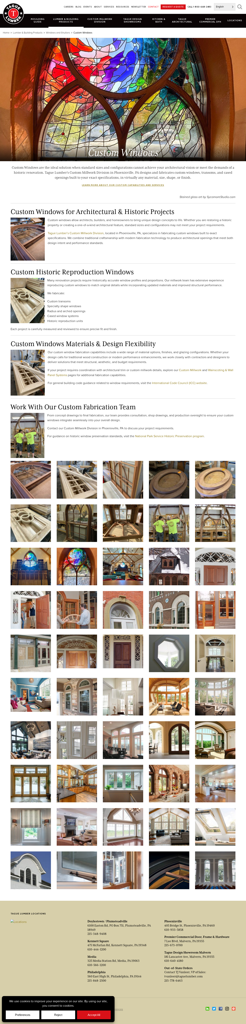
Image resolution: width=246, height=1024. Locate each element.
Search (239, 7)
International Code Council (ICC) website (179, 383)
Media (91, 957)
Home (6, 32)
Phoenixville (173, 921)
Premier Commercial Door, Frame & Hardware (196, 937)
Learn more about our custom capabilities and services (123, 185)
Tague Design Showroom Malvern (187, 952)
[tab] (66, 20)
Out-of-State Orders (178, 968)
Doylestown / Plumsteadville (107, 921)
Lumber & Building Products (27, 32)
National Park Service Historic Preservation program (169, 436)
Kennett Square (98, 941)
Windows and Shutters (58, 32)
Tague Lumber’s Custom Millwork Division (76, 233)
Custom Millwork (190, 370)
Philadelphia (96, 972)
